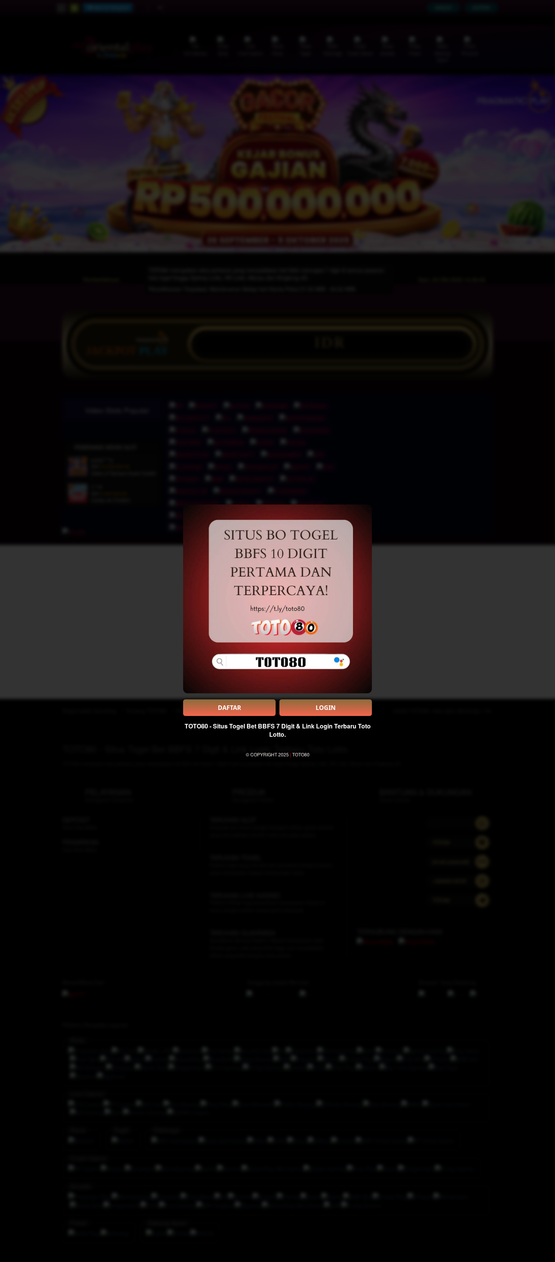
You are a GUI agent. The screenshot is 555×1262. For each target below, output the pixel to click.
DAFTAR (229, 708)
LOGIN (326, 708)
